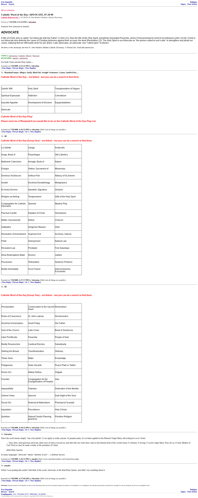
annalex (35, 459)
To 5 (27, 481)
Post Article (192, 4)
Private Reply (18, 68)
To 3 (27, 430)
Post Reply (6, 68)
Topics (183, 4)
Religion (193, 2)
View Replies (30, 68)
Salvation (35, 66)
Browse (4, 4)
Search (11, 4)
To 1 (27, 132)
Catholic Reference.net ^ (10, 17)
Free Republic (7, 2)
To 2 (27, 282)
